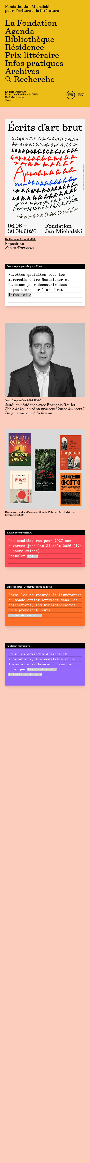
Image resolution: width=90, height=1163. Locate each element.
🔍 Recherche (30, 80)
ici (30, 556)
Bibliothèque (29, 40)
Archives (22, 72)
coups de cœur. (23, 615)
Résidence (24, 48)
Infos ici (17, 295)
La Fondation (31, 23)
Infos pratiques (34, 64)
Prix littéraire (32, 56)
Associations (39, 669)
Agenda (19, 32)
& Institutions (23, 674)
